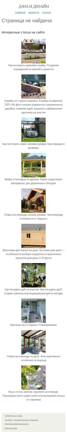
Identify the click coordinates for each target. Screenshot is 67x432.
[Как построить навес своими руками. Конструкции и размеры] (33, 140)
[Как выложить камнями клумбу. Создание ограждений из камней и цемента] (33, 61)
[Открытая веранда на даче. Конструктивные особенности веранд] (33, 352)
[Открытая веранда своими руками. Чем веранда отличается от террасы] (33, 211)
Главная (20, 12)
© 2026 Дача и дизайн (13, 415)
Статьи (46, 12)
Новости (33, 12)
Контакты (8, 420)
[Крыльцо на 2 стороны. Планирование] (33, 321)
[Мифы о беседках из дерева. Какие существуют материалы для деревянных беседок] (33, 175)
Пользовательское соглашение (26, 420)
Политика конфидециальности (17, 424)
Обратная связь (11, 428)
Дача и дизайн (33, 6)
